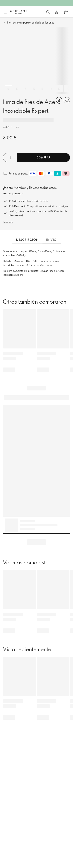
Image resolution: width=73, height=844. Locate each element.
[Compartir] (59, 100)
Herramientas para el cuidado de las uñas (30, 22)
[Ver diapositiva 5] (42, 88)
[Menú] (5, 12)
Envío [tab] (51, 240)
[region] (36, 60)
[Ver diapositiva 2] (17, 88)
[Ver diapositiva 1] (8, 88)
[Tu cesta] (66, 12)
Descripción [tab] (27, 240)
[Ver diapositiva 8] (67, 88)
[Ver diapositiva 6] (50, 88)
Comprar (43, 157)
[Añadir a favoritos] (67, 100)
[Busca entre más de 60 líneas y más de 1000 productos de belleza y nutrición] (48, 12)
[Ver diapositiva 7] (59, 88)
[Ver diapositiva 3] (25, 88)
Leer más (8, 222)
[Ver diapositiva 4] (34, 88)
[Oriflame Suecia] (18, 12)
